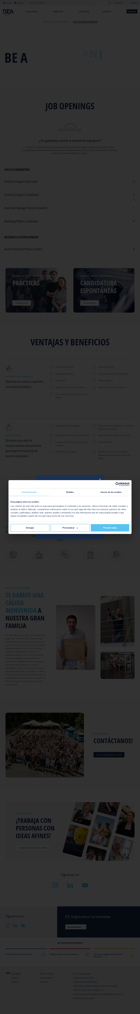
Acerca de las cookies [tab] (111, 492)
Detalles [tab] (70, 492)
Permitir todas (110, 528)
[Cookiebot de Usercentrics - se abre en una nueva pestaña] (117, 484)
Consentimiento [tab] (29, 492)
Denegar (30, 528)
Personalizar (68, 528)
